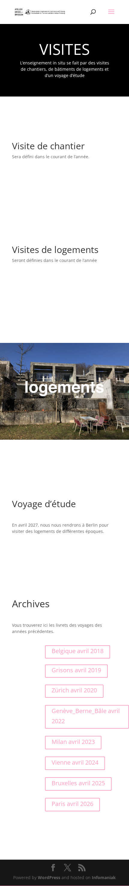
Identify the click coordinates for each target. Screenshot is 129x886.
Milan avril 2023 (73, 742)
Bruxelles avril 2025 (78, 783)
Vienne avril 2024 (75, 762)
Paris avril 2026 (72, 804)
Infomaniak (104, 877)
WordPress (49, 877)
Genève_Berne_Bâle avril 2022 (86, 716)
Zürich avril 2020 (74, 690)
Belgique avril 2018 (78, 651)
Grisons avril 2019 (76, 670)
